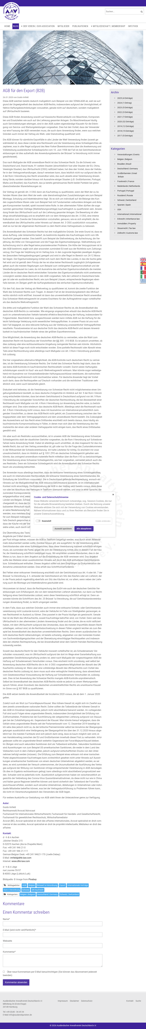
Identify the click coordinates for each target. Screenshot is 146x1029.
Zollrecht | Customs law (127, 233)
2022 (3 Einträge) (125, 112)
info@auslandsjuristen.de (20, 1015)
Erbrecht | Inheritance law (128, 219)
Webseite (7, 941)
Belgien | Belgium (124, 159)
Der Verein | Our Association (39, 26)
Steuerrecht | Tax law (126, 228)
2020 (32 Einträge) (125, 121)
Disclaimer (74, 1001)
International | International (129, 214)
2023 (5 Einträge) (125, 107)
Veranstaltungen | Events (128, 154)
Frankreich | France (125, 181)
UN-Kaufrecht (38, 890)
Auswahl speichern (63, 528)
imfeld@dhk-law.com (20, 857)
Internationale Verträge (77, 885)
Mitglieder (63, 26)
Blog (15, 26)
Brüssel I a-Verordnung (47, 885)
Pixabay (33, 879)
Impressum (63, 1001)
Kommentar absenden (16, 982)
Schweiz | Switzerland (126, 200)
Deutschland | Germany (127, 168)
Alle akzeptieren (84, 528)
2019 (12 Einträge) (125, 126)
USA (119, 209)
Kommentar (9, 951)
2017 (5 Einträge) (125, 136)
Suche (138, 1001)
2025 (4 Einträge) (125, 98)
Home (7, 26)
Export (62, 885)
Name (8, 919)
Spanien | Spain (124, 205)
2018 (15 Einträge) (125, 131)
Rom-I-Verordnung (12, 890)
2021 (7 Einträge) (125, 117)
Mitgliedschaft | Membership (109, 26)
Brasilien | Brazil (124, 164)
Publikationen (80, 26)
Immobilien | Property (126, 223)
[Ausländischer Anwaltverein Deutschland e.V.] (11, 11)
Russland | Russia (125, 195)
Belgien (32, 885)
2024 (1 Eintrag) (124, 103)
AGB (24, 885)
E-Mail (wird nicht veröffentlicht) (19, 929)
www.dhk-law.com (21, 861)
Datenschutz (86, 1001)
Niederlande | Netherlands (128, 186)
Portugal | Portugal (125, 191)
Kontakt (129, 1001)
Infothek (133, 26)
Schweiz (25, 890)
